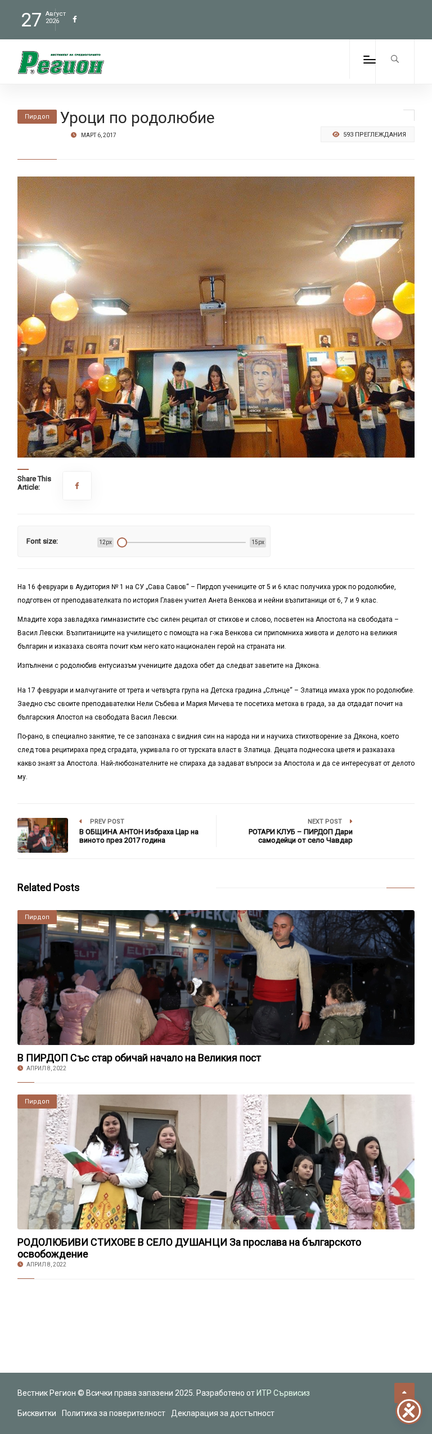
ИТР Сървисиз (283, 1392)
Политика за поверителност (113, 1413)
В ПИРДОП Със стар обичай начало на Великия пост (139, 1058)
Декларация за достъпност (222, 1413)
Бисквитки (36, 1413)
